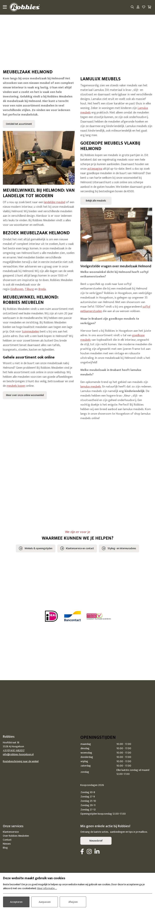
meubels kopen (16, 385)
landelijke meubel (54, 202)
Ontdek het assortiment (19, 124)
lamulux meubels (90, 386)
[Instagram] (89, 852)
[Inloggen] (138, 7)
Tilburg (29, 289)
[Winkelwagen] (149, 7)
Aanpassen (45, 902)
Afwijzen (73, 902)
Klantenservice (11, 832)
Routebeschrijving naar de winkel (21, 761)
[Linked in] (97, 852)
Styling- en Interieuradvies (122, 548)
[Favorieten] (143, 7)
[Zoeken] (132, 7)
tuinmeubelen (30, 331)
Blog (5, 847)
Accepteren (16, 902)
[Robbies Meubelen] (25, 7)
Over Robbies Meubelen (16, 836)
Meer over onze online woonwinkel (25, 395)
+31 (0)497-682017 (14, 750)
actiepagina (94, 168)
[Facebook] (82, 852)
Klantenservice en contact (80, 548)
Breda (42, 289)
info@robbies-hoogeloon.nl (18, 754)
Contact (7, 840)
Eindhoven (16, 289)
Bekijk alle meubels (96, 200)
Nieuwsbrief (95, 840)
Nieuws (7, 844)
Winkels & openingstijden (38, 548)
